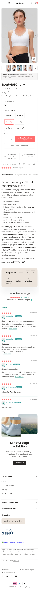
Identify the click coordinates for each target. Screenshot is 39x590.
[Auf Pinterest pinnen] (24, 164)
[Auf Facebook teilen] (19, 164)
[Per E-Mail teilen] (29, 164)
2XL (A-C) (20, 128)
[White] (6, 105)
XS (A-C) (9, 116)
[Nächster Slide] (35, 35)
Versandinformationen (27, 554)
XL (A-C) (9, 128)
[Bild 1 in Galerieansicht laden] (8, 68)
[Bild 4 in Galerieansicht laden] (25, 68)
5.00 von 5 (25, 297)
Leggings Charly (23, 222)
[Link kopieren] (34, 164)
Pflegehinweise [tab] (20, 174)
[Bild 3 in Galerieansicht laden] (19, 68)
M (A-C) (9, 122)
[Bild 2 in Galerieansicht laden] (14, 68)
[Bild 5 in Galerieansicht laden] (30, 68)
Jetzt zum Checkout (19, 146)
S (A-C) (20, 116)
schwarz (13, 220)
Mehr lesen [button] (13, 329)
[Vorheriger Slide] (4, 35)
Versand (13, 96)
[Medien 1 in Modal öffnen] (20, 35)
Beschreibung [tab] (7, 174)
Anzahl (6, 133)
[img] (6, 313)
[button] (2, 3)
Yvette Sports (16, 587)
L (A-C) (19, 122)
